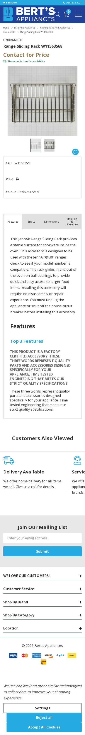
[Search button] (57, 14)
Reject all (44, 717)
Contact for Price (26, 54)
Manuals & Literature (72, 221)
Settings (42, 708)
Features (13, 221)
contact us (22, 61)
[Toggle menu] (78, 14)
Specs (31, 221)
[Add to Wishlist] (75, 152)
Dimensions (51, 221)
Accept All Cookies (44, 727)
